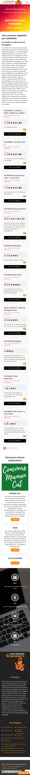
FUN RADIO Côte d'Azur (13, 275)
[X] (8, 771)
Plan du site (20, 738)
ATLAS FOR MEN (15, 558)
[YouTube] (11, 771)
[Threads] (17, 771)
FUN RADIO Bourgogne (12, 341)
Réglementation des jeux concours (14, 748)
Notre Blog (7, 740)
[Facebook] (3, 771)
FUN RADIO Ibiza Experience (15, 209)
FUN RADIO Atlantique (12, 246)
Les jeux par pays (9, 738)
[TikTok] (14, 771)
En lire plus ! (16, 520)
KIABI (15, 528)
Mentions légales (22, 727)
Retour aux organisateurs (15, 27)
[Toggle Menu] (26, 2)
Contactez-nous (8, 727)
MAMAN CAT (15, 493)
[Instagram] (6, 771)
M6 (15, 52)
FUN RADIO (6, 121)
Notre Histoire (8, 730)
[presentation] (15, 477)
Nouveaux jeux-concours (9, 768)
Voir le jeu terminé (14, 134)
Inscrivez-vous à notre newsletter (11, 766)
